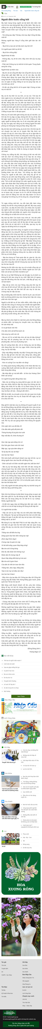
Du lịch (24, 990)
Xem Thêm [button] (21, 696)
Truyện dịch (4, 968)
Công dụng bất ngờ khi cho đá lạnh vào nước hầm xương (29, 809)
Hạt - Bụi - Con (27, 837)
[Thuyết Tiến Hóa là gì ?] (10, 755)
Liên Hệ (24, 999)
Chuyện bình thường (10, 681)
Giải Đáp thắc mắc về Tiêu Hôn (30, 761)
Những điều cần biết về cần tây (29, 816)
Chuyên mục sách (18, 6)
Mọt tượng (7, 691)
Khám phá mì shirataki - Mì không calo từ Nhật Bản (29, 821)
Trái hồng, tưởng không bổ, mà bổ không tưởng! (29, 782)
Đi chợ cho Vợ (8, 677)
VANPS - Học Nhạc (6, 975)
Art (5, 831)
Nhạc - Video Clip (27, 1006)
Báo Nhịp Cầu (10, 700)
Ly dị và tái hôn (27, 769)
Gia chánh (8, 801)
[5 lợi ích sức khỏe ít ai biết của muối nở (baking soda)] (10, 781)
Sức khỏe (8, 773)
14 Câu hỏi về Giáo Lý (29, 766)
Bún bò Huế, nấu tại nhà (30, 804)
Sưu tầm (24, 965)
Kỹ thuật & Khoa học (7, 993)
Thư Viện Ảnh (26, 1002)
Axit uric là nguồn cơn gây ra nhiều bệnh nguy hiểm (30, 787)
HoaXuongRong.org (12, 1017)
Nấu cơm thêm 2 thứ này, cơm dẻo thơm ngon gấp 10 (10, 817)
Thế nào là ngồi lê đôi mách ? (12, 660)
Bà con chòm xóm (9, 674)
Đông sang (26, 844)
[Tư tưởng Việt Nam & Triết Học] (9, 6)
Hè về (3, 846)
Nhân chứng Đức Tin (28, 978)
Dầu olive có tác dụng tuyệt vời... (28, 796)
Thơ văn (3, 965)
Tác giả (3, 962)
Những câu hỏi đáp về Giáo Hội (28, 756)
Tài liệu (3, 990)
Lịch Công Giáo (9, 718)
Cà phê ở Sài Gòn (9, 671)
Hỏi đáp (7, 747)
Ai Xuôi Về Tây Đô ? (9, 684)
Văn (5, 13)
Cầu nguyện (25, 981)
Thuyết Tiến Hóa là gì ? (9, 762)
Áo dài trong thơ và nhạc (11, 688)
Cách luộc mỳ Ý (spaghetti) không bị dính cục (30, 826)
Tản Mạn (4, 987)
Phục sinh (26, 834)
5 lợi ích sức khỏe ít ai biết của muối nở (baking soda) (10, 789)
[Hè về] (10, 839)
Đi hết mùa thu (27, 848)
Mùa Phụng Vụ (26, 984)
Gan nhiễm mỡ (27, 792)
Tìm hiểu (3, 996)
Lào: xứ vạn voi (27, 987)
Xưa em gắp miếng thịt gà (11, 667)
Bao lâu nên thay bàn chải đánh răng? (30, 777)
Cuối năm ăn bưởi (9, 664)
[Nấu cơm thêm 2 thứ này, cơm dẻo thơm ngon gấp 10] (10, 809)
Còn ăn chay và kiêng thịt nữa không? (29, 751)
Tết (24, 841)
